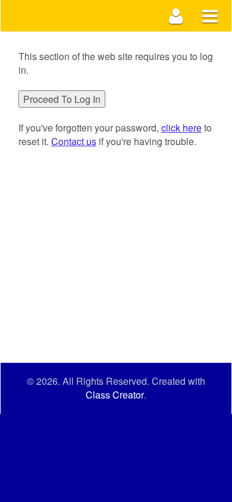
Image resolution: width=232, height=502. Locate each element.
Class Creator (115, 394)
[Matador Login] (176, 16)
